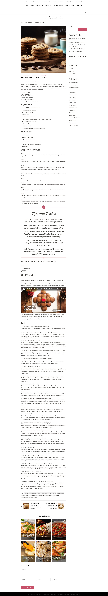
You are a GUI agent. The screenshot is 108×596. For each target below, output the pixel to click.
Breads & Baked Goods (57, 1)
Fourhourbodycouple (25, 81)
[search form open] (86, 12)
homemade (56, 495)
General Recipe (43, 75)
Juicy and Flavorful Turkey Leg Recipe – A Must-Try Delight (59, 559)
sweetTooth (34, 497)
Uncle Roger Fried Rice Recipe (75, 51)
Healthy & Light (48, 5)
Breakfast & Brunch (69, 1)
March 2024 (71, 71)
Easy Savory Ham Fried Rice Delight (76, 48)
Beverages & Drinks (46, 1)
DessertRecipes (34, 495)
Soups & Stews (51, 8)
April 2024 (71, 68)
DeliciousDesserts (25, 495)
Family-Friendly (39, 5)
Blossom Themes (67, 594)
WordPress (77, 594)
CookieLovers (53, 493)
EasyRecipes (41, 495)
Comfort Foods (79, 1)
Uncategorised (72, 122)
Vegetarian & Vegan (60, 8)
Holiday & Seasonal (58, 5)
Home (27, 1)
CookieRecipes (61, 493)
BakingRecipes (33, 493)
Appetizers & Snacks (35, 1)
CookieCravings (45, 493)
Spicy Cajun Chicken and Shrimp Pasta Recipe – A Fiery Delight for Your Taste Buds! (28, 536)
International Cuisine (69, 5)
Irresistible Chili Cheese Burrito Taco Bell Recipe (43, 537)
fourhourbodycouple (54, 17)
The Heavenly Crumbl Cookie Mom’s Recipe (43, 559)
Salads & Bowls (42, 8)
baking (26, 493)
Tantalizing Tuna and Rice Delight (76, 42)
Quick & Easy (33, 8)
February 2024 (72, 73)
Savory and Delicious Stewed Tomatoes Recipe (59, 537)
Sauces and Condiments (72, 8)
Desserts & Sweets (30, 5)
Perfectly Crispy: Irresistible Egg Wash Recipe (28, 559)
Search (70, 26)
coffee (39, 493)
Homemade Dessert (26, 497)
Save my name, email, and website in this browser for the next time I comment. (37, 582)
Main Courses (79, 5)
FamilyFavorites (49, 495)
